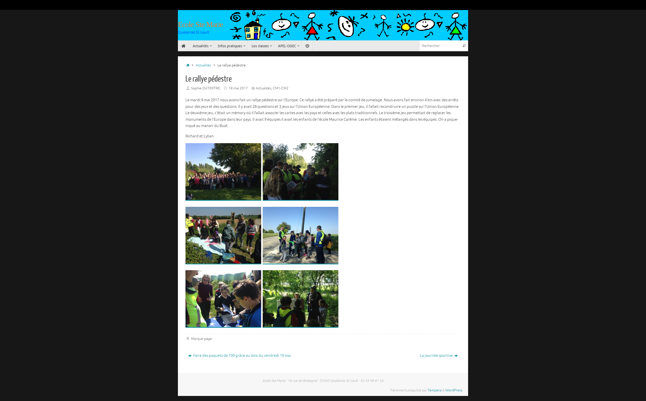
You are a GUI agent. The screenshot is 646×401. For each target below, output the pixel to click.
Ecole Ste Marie (200, 24)
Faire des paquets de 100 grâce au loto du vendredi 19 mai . (243, 355)
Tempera (435, 390)
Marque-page (201, 339)
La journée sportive (436, 355)
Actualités (203, 65)
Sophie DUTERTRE (205, 88)
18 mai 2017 (238, 88)
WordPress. (454, 390)
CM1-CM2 (280, 88)
